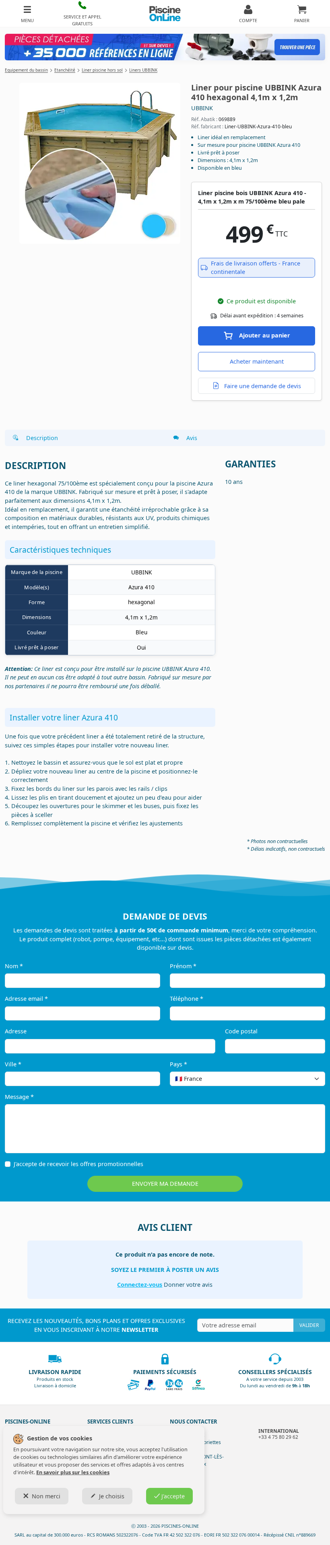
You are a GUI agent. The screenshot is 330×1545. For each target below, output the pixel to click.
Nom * (14, 966)
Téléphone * (186, 998)
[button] (82, 13)
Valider (309, 1325)
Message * (19, 1097)
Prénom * (183, 966)
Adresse (16, 1031)
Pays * (178, 1064)
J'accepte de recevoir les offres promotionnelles (78, 1164)
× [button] (308, 1078)
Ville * (13, 1064)
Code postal (241, 1031)
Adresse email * (26, 998)
